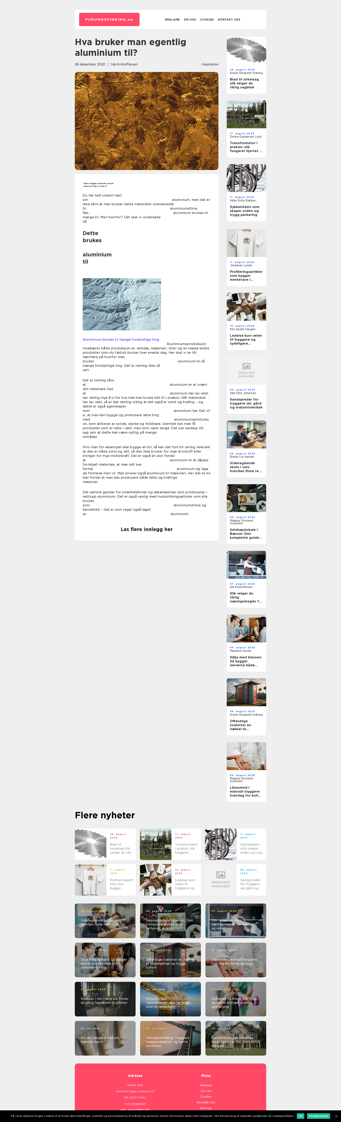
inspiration (210, 64)
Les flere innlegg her (147, 529)
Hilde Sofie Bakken (243, 200)
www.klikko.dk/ (139, 1110)
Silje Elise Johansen (243, 393)
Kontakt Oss (229, 19)
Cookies (207, 19)
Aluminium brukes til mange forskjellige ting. (121, 339)
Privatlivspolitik (318, 1115)
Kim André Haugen (243, 329)
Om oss (190, 19)
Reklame (172, 19)
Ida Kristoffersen (124, 64)
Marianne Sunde (240, 650)
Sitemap (206, 1108)
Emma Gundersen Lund (245, 136)
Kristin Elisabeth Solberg (246, 73)
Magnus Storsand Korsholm (241, 522)
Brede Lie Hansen (242, 456)
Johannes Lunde (241, 265)
